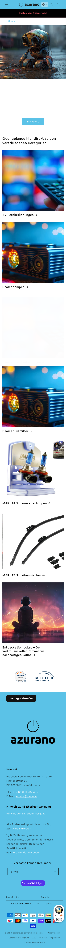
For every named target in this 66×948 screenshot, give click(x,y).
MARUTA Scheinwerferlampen (24, 503)
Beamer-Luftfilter (15, 431)
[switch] (59, 919)
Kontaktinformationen (35, 942)
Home (11, 21)
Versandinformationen (26, 852)
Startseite (33, 121)
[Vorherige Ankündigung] (5, 13)
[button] (6, 4)
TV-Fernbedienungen (18, 215)
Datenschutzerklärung (19, 938)
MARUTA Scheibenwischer (21, 575)
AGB (34, 938)
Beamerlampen (13, 287)
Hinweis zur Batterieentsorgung (25, 813)
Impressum (55, 938)
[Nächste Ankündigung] (60, 13)
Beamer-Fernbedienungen (21, 362)
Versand (43, 938)
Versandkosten (22, 828)
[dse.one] (40, 933)
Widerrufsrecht (55, 933)
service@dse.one (26, 796)
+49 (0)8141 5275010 (25, 791)
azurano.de (18, 933)
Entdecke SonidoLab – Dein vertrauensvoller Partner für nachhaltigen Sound (23, 651)
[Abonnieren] (54, 871)
